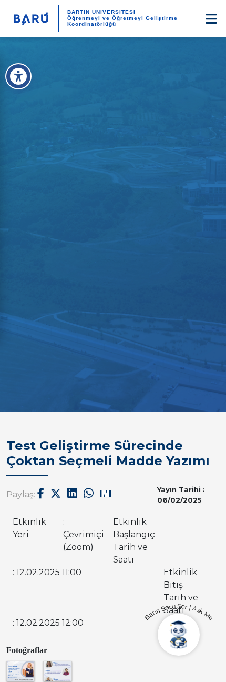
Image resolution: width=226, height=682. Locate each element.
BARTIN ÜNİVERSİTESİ (101, 12)
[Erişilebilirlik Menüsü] (18, 76)
